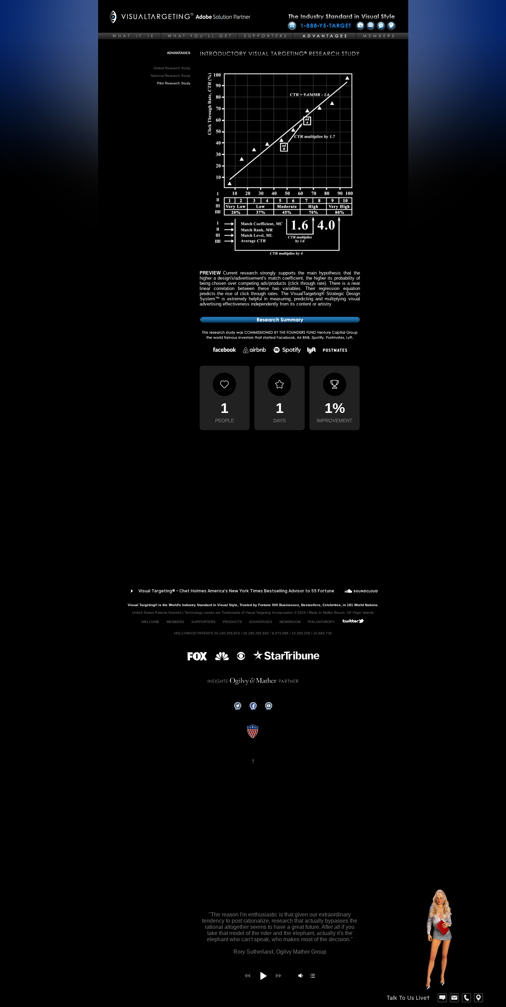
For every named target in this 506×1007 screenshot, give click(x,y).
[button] (263, 975)
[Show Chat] (442, 997)
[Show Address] (478, 997)
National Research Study (170, 75)
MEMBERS (175, 622)
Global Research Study (172, 68)
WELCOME (150, 622)
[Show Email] (454, 997)
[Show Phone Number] (466, 997)
